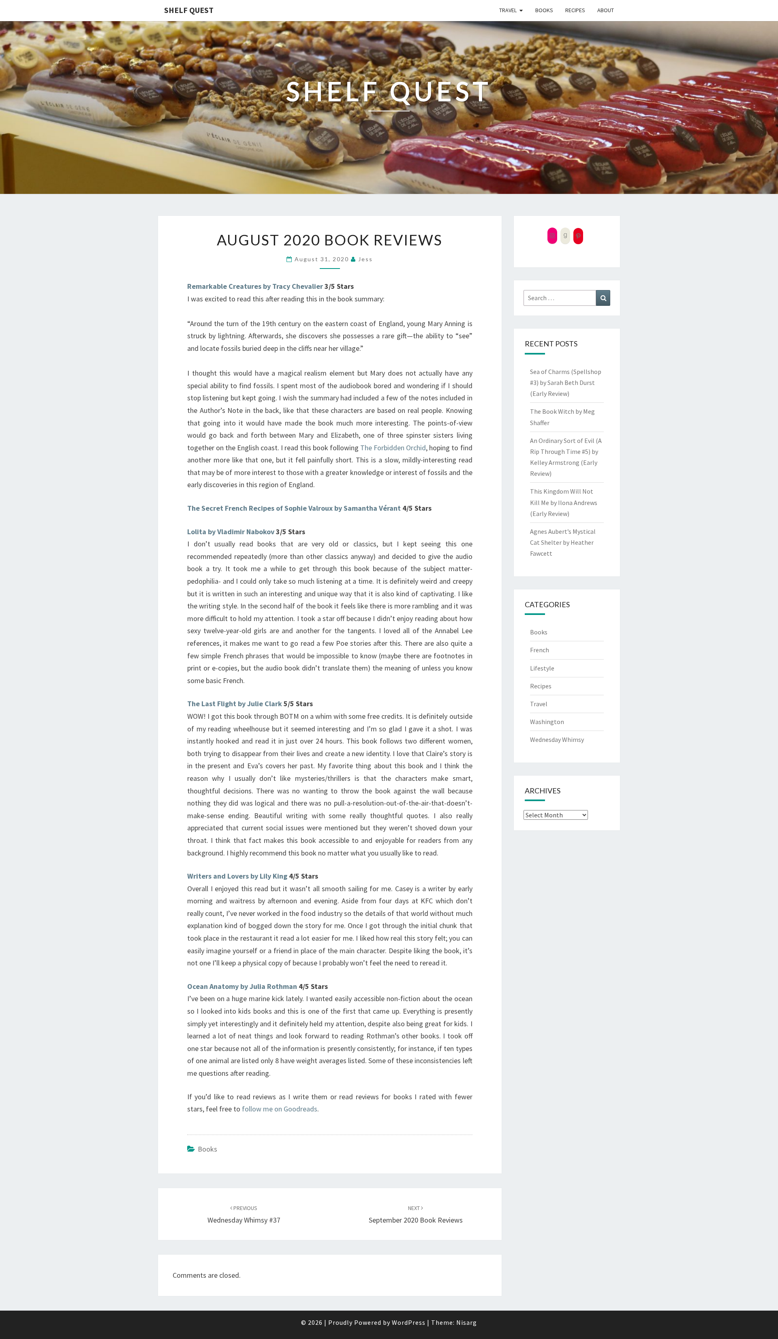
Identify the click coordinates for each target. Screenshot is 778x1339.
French (539, 650)
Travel (508, 10)
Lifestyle (542, 668)
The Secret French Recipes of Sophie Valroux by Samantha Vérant (294, 508)
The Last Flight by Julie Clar (232, 703)
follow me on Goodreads (279, 1108)
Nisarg (466, 1322)
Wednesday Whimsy (557, 739)
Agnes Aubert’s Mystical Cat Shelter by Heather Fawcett (563, 542)
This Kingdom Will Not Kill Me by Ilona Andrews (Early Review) (563, 502)
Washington (547, 722)
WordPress (408, 1322)
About (605, 10)
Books (544, 10)
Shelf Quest (189, 10)
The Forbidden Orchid (393, 447)
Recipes (575, 10)
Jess (365, 259)
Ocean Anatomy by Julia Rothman (242, 986)
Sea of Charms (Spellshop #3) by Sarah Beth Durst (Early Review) (565, 383)
